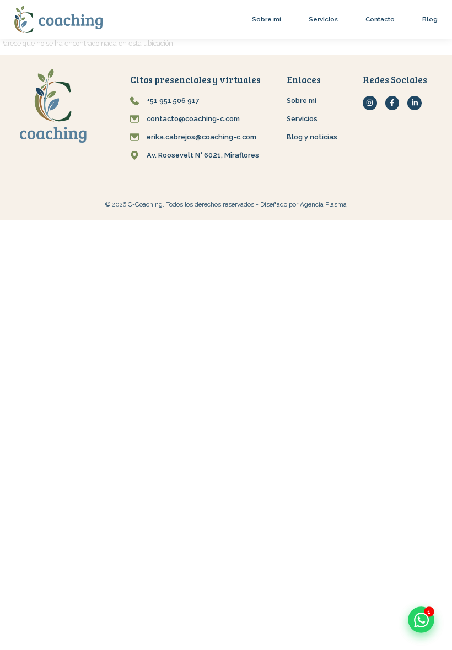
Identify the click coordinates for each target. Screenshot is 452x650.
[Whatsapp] (421, 620)
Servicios (323, 19)
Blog (430, 19)
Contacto (380, 19)
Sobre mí (266, 19)
